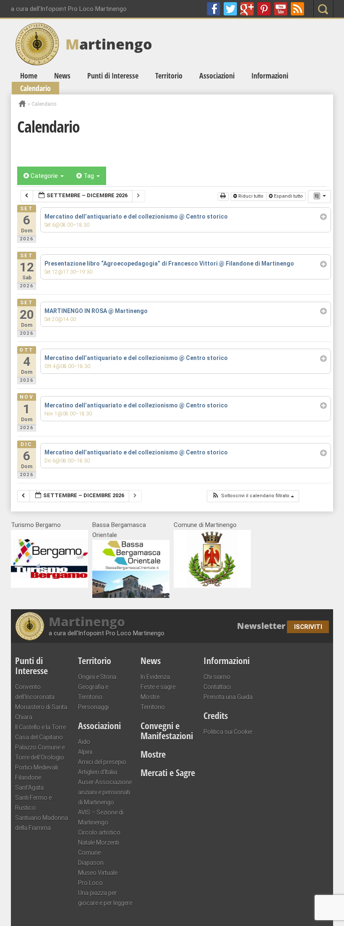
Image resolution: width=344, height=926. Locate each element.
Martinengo (87, 622)
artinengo (108, 44)
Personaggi (93, 707)
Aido (84, 741)
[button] (252, 496)
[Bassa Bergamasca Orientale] (130, 596)
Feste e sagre (158, 686)
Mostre (150, 697)
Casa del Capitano (39, 737)
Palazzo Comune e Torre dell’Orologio (40, 752)
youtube (280, 9)
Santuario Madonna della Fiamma (41, 822)
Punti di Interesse (112, 75)
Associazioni (217, 75)
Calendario (35, 88)
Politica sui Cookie (227, 731)
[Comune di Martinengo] (212, 586)
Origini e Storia (97, 676)
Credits (215, 715)
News (62, 75)
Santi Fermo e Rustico (33, 802)
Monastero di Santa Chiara (41, 712)
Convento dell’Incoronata (35, 691)
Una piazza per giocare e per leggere (105, 897)
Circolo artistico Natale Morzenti (99, 837)
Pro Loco (90, 882)
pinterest (264, 9)
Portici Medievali (36, 767)
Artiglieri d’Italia (97, 772)
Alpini (85, 752)
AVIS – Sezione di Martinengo (100, 817)
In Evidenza (155, 676)
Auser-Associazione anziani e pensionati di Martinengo (105, 792)
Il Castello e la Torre (40, 727)
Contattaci (217, 686)
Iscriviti (308, 627)
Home (28, 75)
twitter (230, 9)
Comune (89, 852)
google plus (247, 9)
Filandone (28, 777)
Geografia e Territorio (93, 691)
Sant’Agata (29, 787)
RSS (297, 9)
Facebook (213, 9)
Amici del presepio (102, 762)
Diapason (91, 862)
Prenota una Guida (228, 697)
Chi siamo (216, 676)
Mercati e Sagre (168, 772)
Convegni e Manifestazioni (167, 730)
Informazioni (269, 75)
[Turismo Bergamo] (49, 586)
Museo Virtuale (97, 872)
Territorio (168, 75)
